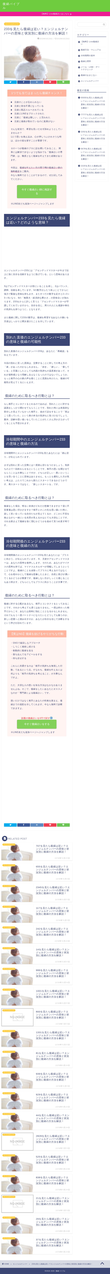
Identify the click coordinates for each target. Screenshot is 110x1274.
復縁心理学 (86, 61)
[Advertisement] (37, 249)
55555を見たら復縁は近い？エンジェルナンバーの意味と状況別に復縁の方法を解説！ (93, 103)
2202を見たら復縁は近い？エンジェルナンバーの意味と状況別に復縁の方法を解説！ (93, 137)
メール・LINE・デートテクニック (90, 68)
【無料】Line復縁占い (90, 43)
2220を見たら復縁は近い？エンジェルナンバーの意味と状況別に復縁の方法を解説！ (93, 171)
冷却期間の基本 (88, 56)
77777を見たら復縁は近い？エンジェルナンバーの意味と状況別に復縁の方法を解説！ (93, 120)
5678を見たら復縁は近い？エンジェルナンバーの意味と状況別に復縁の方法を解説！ (93, 154)
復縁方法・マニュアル (91, 50)
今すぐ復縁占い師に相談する (37, 191)
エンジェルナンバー (12, 24)
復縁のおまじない (89, 75)
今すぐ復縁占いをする (37, 724)
